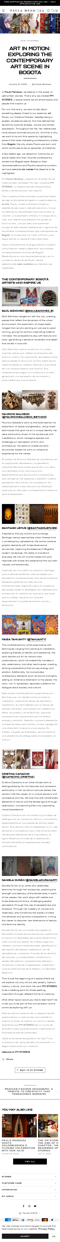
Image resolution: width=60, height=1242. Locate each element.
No (54, 1236)
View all (30, 1161)
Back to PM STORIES (31, 1070)
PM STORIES (32, 41)
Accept (25, 1236)
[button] (48, 10)
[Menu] (3, 10)
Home (22, 41)
